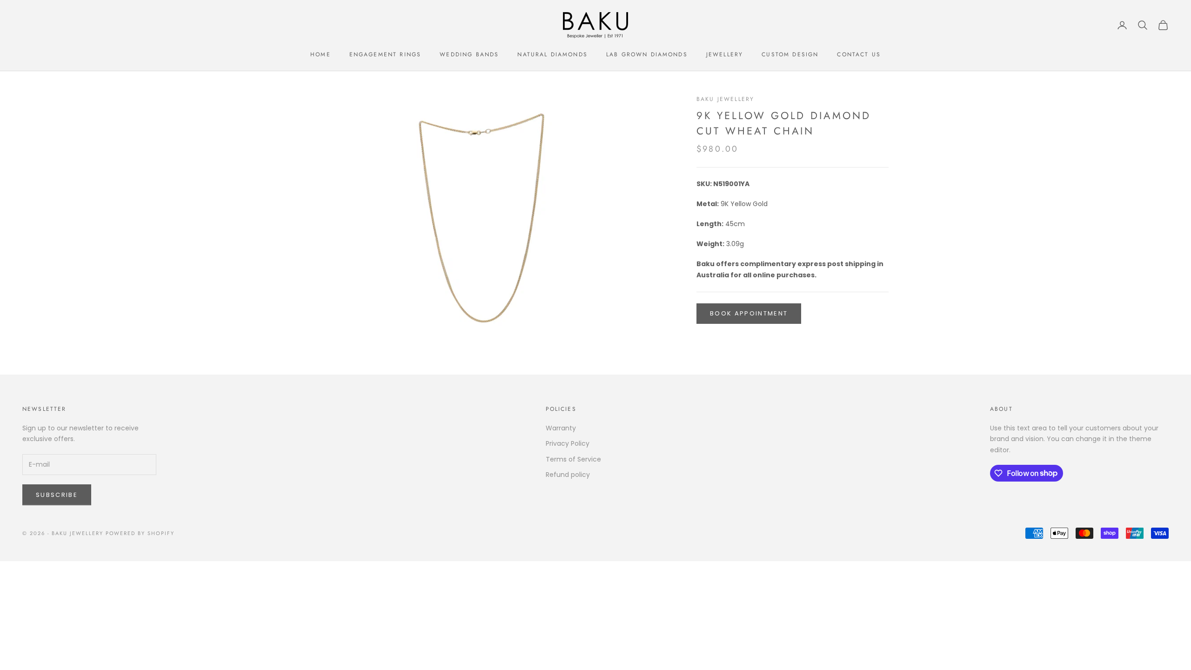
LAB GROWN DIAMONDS (647, 54)
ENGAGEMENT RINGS (385, 54)
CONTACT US (859, 54)
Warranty (561, 428)
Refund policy (568, 474)
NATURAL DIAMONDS (552, 54)
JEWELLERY (724, 54)
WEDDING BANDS (469, 54)
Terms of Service (573, 459)
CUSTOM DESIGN (790, 54)
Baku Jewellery (725, 99)
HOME (320, 54)
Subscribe (57, 494)
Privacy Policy (567, 443)
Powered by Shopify (140, 533)
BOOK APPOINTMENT (749, 313)
